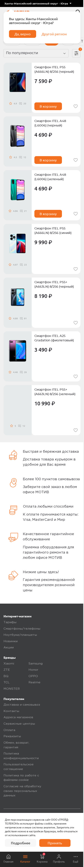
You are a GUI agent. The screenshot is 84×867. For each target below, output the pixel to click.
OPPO (33, 676)
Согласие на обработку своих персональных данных (22, 791)
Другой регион (54, 34)
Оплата (9, 730)
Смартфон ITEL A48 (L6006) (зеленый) (50, 177)
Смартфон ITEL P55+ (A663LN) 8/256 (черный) (54, 284)
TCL (7, 682)
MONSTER (12, 689)
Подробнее (20, 843)
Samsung (36, 663)
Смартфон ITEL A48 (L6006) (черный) (50, 123)
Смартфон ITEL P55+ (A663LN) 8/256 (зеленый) (54, 392)
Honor (33, 670)
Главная (8, 861)
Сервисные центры (19, 723)
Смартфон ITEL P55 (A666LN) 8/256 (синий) (52, 230)
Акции (9, 647)
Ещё (75, 861)
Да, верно (22, 34)
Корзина (42, 858)
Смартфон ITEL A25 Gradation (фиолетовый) (54, 338)
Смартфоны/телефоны (22, 628)
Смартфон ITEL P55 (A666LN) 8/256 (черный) (54, 69)
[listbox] (38, 3)
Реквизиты (12, 736)
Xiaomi (9, 663)
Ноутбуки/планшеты (20, 635)
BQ (6, 676)
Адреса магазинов (18, 717)
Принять (55, 843)
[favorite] (75, 106)
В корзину (48, 106)
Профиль (59, 861)
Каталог (25, 861)
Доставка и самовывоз (22, 704)
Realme (34, 682)
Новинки (11, 641)
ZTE (7, 670)
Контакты (11, 711)
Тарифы (10, 622)
